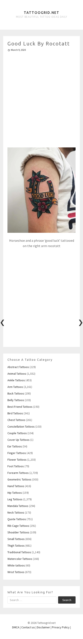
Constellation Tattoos (21, 426)
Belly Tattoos (15, 400)
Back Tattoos (15, 393)
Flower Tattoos (17, 459)
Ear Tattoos (14, 446)
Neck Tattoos (15, 512)
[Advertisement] (41, 97)
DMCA (15, 627)
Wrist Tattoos (15, 572)
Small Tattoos (16, 539)
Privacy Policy (61, 627)
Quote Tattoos (16, 519)
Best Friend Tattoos (20, 407)
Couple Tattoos (17, 433)
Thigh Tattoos (16, 545)
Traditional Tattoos (19, 552)
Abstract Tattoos (18, 367)
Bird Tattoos (15, 413)
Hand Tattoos (15, 486)
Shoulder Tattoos (18, 532)
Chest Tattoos (16, 420)
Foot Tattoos (15, 466)
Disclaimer (43, 627)
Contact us (28, 627)
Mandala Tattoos (17, 506)
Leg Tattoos (15, 499)
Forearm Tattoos (18, 473)
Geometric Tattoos (19, 479)
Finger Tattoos (16, 453)
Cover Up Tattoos (18, 440)
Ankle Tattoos (16, 380)
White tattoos (16, 565)
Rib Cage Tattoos (18, 526)
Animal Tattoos (16, 374)
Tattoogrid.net (41, 13)
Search (66, 600)
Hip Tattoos (14, 493)
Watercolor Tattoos (19, 559)
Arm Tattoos (15, 387)
